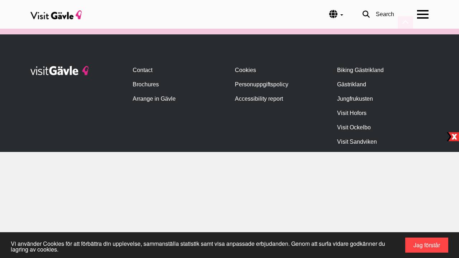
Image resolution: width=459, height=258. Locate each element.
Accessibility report (259, 99)
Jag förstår (426, 245)
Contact (142, 70)
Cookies (245, 70)
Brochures (146, 84)
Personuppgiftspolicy (261, 84)
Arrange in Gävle (154, 99)
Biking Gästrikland (360, 70)
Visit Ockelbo (354, 127)
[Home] (56, 14)
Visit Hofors (351, 113)
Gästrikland (351, 84)
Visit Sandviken (357, 142)
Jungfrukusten (355, 99)
